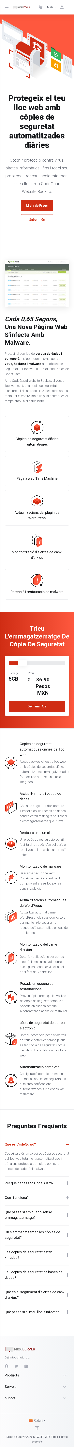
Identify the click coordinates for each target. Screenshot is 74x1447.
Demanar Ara (37, 706)
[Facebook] (6, 1366)
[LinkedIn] (26, 1366)
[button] (37, 1144)
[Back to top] (37, 1428)
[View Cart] (41, 7)
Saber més (37, 220)
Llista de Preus (37, 205)
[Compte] (64, 7)
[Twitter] (16, 1366)
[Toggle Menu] (6, 7)
